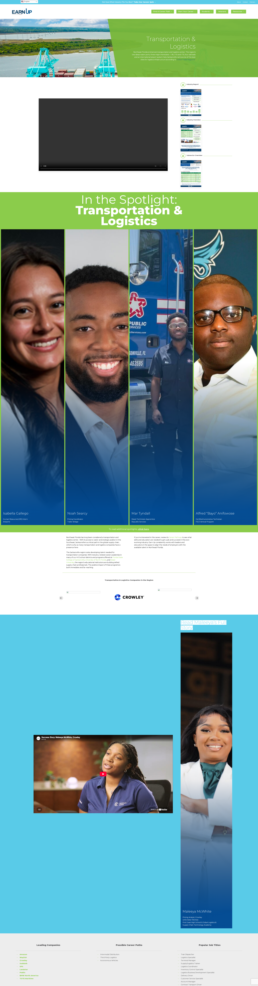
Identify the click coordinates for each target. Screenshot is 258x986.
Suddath (23, 963)
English (27, 1)
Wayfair (23, 957)
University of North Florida (95, 560)
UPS (21, 966)
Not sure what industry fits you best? (129, 2)
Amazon (23, 954)
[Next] (197, 598)
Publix (22, 973)
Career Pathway (175, 537)
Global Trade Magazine (186, 60)
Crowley (23, 960)
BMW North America (29, 976)
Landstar (24, 970)
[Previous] (61, 598)
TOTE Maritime (26, 979)
